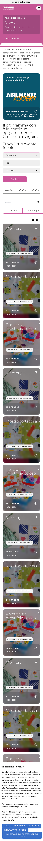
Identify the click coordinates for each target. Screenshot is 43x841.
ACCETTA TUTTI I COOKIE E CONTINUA (21, 826)
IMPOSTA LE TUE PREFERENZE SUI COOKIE (22, 835)
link (25, 807)
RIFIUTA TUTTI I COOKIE (15, 830)
